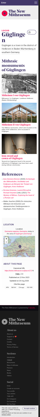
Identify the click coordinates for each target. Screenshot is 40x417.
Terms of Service (12, 347)
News (9, 370)
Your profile (11, 391)
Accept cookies (29, 408)
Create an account (13, 388)
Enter (9, 386)
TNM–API (10, 396)
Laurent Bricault (23, 190)
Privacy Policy (11, 344)
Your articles (11, 393)
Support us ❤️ (12, 336)
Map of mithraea (12, 365)
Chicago (21, 287)
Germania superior (12, 231)
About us (10, 334)
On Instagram (11, 399)
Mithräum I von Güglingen (16, 95)
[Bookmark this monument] (31, 32)
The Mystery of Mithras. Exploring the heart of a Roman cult (18, 195)
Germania (23, 231)
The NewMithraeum (19, 322)
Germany (27, 234)
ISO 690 (29, 287)
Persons (9, 368)
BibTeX (13, 287)
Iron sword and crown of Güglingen (12, 157)
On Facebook (11, 401)
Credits (9, 342)
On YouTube (11, 404)
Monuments (11, 362)
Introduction (11, 357)
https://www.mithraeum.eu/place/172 (18, 271)
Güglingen (19, 234)
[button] (20, 246)
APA (7, 287)
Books (9, 373)
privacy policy (6, 414)
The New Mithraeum (19, 13)
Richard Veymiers (10, 193)
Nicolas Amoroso (9, 190)
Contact (9, 339)
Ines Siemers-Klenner (11, 179)
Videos (9, 375)
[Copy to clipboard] (33, 270)
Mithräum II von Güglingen (16, 125)
